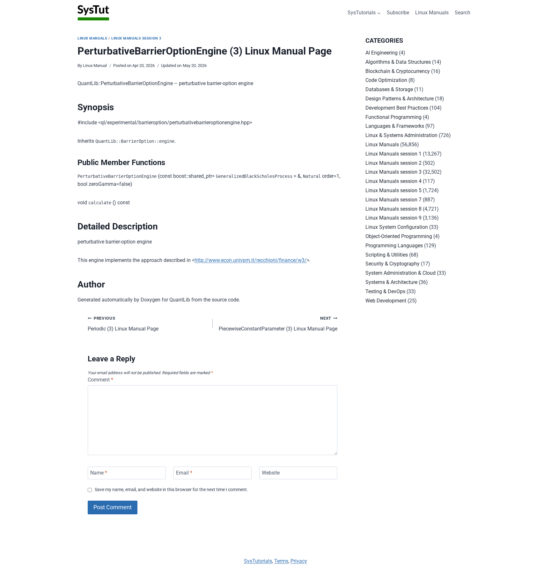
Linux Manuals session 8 (393, 209)
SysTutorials (258, 561)
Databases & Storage (389, 89)
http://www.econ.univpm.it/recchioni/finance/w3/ (251, 260)
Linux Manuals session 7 (393, 200)
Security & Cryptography (392, 264)
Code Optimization (386, 80)
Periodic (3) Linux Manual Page (123, 324)
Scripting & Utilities (386, 255)
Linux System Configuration (396, 227)
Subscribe (398, 13)
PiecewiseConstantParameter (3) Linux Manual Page (278, 324)
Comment (100, 380)
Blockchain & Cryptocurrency (397, 71)
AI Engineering (381, 53)
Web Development (385, 301)
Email (184, 473)
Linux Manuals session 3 (136, 38)
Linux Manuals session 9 (393, 218)
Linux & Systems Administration (401, 135)
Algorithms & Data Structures (398, 62)
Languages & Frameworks (394, 126)
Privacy (298, 561)
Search (462, 13)
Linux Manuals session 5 (393, 190)
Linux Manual (95, 65)
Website (271, 473)
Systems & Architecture (391, 282)
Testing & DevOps (385, 291)
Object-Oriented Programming (398, 236)
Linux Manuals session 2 (393, 163)
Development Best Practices (396, 108)
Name (98, 473)
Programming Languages (394, 246)
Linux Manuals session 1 (393, 154)
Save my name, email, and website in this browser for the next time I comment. (171, 489)
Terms (281, 561)
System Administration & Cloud (400, 273)
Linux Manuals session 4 (393, 181)
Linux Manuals (432, 13)
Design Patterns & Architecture (399, 99)
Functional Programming (393, 117)
